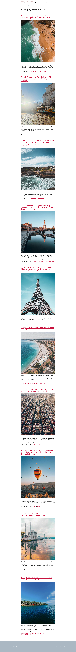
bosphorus (27, 570)
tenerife (39, 199)
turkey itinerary (25, 571)
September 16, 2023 (34, 71)
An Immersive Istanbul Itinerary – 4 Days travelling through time (35, 515)
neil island (41, 633)
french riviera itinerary (30, 383)
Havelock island (32, 633)
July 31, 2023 (33, 381)
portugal (35, 134)
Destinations (23, 5)
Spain (39, 198)
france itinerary (24, 383)
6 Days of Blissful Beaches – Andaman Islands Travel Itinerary (36, 578)
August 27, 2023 (33, 261)
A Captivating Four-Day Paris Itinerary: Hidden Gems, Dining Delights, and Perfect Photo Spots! (37, 269)
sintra (37, 134)
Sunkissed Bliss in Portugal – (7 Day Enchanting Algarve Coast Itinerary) (35, 17)
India (38, 631)
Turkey (42, 506)
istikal (22, 571)
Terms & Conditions (15, 648)
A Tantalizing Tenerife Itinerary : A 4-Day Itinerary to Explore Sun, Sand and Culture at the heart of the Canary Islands (38, 143)
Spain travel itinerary (34, 199)
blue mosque (24, 570)
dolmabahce (31, 570)
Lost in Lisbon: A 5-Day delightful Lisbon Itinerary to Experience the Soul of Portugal (38, 79)
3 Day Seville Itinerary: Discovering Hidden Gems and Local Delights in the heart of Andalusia (37, 207)
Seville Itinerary (50, 261)
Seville (47, 261)
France (42, 381)
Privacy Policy (15, 646)
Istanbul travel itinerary (45, 570)
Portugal (40, 71)
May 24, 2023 (33, 506)
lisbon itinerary (31, 134)
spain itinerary (29, 199)
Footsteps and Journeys (27, 1)
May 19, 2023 (33, 569)
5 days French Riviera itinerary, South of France (37, 328)
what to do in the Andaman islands (26, 634)
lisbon (28, 134)
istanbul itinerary (39, 570)
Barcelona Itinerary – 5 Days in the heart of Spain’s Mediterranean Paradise (37, 390)
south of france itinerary (41, 383)
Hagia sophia (35, 570)
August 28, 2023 (33, 198)
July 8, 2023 (33, 444)
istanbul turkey (51, 570)
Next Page (26, 639)
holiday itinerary (24, 134)
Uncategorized (44, 71)
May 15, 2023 (33, 631)
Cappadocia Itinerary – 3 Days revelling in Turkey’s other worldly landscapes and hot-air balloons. (37, 452)
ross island (44, 633)
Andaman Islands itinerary (26, 633)
